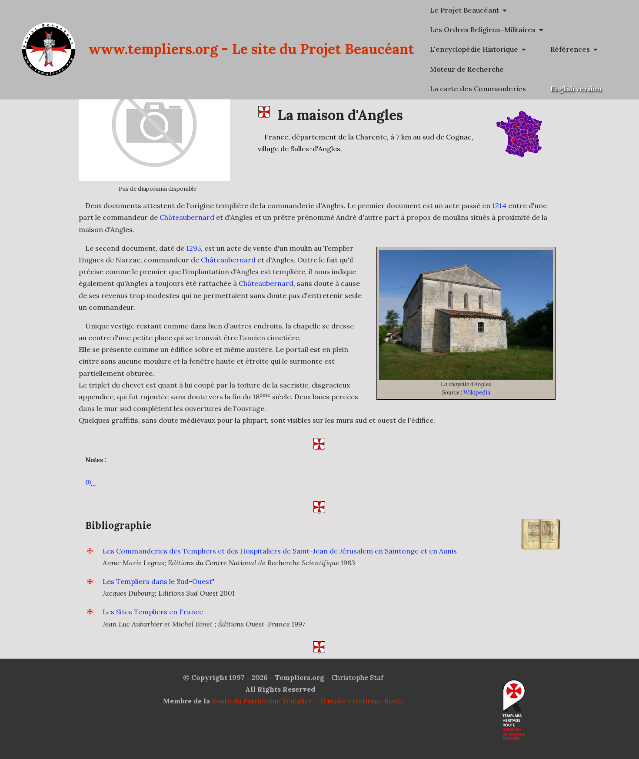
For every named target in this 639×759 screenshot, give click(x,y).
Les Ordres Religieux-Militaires (483, 29)
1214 (499, 205)
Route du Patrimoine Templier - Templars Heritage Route (308, 700)
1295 (193, 248)
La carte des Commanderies (478, 88)
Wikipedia (476, 392)
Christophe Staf (357, 677)
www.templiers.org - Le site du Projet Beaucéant (251, 49)
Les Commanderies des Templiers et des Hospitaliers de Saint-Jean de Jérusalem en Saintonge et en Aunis (280, 551)
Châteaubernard (187, 217)
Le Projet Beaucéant (464, 10)
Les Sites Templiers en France (153, 611)
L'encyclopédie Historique (474, 49)
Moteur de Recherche (467, 69)
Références (570, 49)
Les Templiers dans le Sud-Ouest (157, 581)
